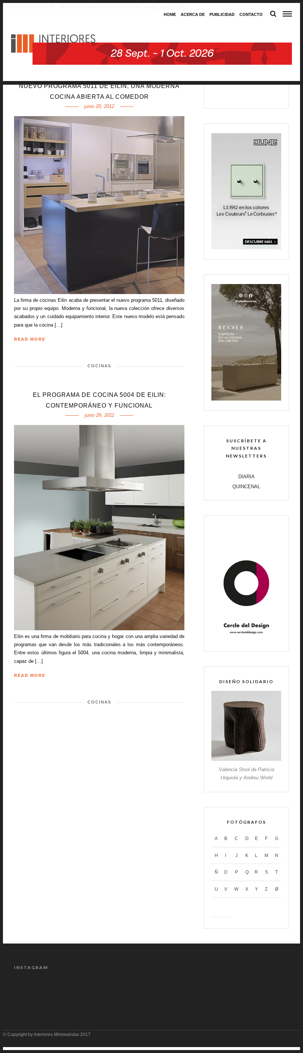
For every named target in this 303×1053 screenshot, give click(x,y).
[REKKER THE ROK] (246, 399)
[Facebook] (223, 94)
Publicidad (222, 14)
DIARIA (246, 476)
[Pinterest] (254, 94)
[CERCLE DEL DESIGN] (246, 639)
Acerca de (193, 14)
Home (170, 14)
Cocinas (99, 366)
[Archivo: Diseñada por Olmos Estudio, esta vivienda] (29, 990)
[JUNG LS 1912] (246, 247)
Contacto (251, 14)
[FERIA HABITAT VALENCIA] (162, 28)
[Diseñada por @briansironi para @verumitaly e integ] (238, 990)
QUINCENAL (246, 486)
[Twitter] (238, 94)
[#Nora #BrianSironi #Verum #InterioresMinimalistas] (273, 990)
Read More (29, 339)
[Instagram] (270, 94)
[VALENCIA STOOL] (246, 759)
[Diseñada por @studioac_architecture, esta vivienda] (134, 990)
